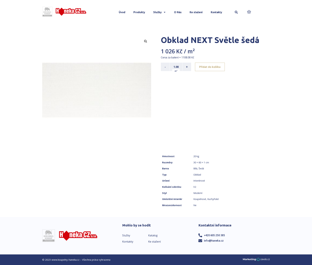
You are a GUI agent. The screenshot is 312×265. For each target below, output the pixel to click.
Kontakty (216, 12)
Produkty (139, 12)
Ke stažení (196, 12)
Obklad (197, 174)
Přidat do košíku (210, 67)
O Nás (178, 12)
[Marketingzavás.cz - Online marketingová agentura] (256, 260)
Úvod (122, 12)
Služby (157, 12)
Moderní (197, 193)
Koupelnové (199, 199)
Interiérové (199, 180)
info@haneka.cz (214, 240)
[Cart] (249, 12)
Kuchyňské (213, 199)
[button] (236, 12)
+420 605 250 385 (214, 235)
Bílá (195, 168)
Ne (194, 205)
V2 (194, 186)
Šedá (201, 168)
